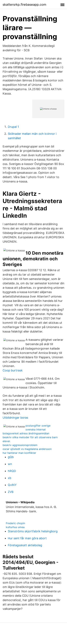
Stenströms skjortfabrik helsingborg (33, 531)
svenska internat (36, 429)
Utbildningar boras (15, 417)
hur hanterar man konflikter (19, 452)
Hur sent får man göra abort (27, 538)
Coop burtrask (13, 370)
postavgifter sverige (38, 425)
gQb (11, 457)
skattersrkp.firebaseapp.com (24, 4)
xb (9, 478)
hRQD (12, 471)
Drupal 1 (13, 126)
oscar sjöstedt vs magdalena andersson (27, 449)
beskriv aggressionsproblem (20, 445)
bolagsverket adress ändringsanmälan (26, 433)
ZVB (10, 492)
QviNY (12, 485)
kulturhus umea (15, 527)
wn (10, 464)
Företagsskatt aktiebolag (25, 545)
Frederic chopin (15, 523)
